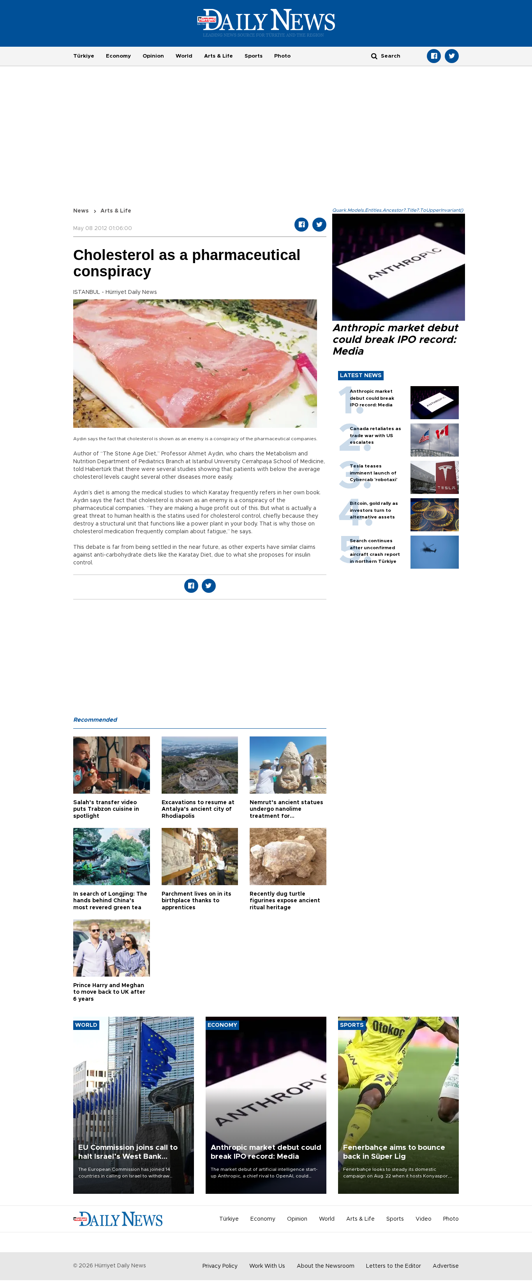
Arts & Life (218, 56)
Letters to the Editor (393, 1266)
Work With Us (267, 1266)
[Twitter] (452, 56)
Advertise (446, 1266)
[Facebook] (434, 56)
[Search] (374, 56)
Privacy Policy (220, 1266)
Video (424, 1219)
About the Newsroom (325, 1266)
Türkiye (83, 56)
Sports (253, 56)
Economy (118, 56)
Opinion (153, 56)
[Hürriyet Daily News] (266, 22)
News (81, 211)
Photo (282, 56)
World (184, 56)
